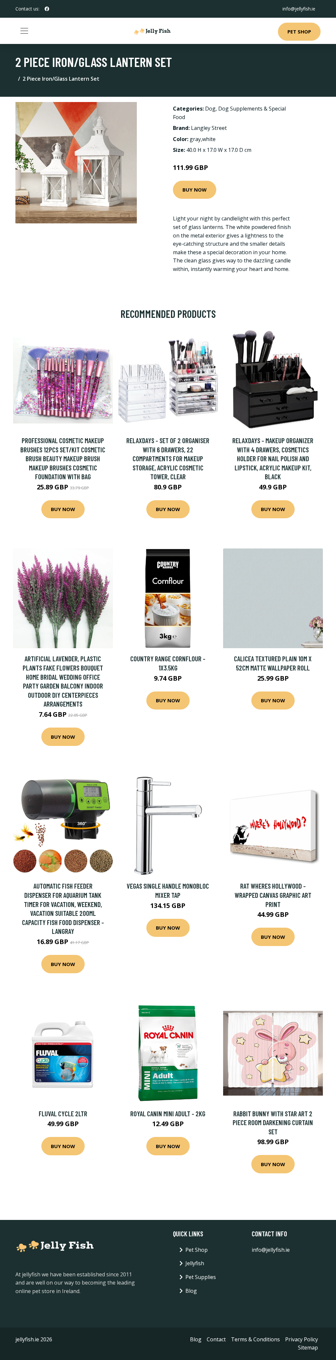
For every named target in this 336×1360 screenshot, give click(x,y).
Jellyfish (194, 1263)
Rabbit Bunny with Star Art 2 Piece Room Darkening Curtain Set (273, 1122)
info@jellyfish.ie (299, 9)
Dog (210, 108)
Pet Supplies (200, 1277)
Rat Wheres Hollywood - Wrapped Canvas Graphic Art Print (273, 895)
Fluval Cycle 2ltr (63, 1113)
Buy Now (194, 189)
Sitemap (308, 1347)
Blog (191, 1290)
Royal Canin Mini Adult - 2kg (167, 1113)
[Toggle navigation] (24, 31)
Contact (216, 1339)
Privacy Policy (301, 1339)
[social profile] (47, 9)
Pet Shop (299, 31)
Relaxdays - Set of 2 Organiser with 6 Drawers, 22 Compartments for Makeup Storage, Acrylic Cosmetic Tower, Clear (167, 458)
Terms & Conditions (255, 1339)
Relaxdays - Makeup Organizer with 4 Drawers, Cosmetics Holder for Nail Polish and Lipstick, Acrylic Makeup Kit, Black (272, 458)
